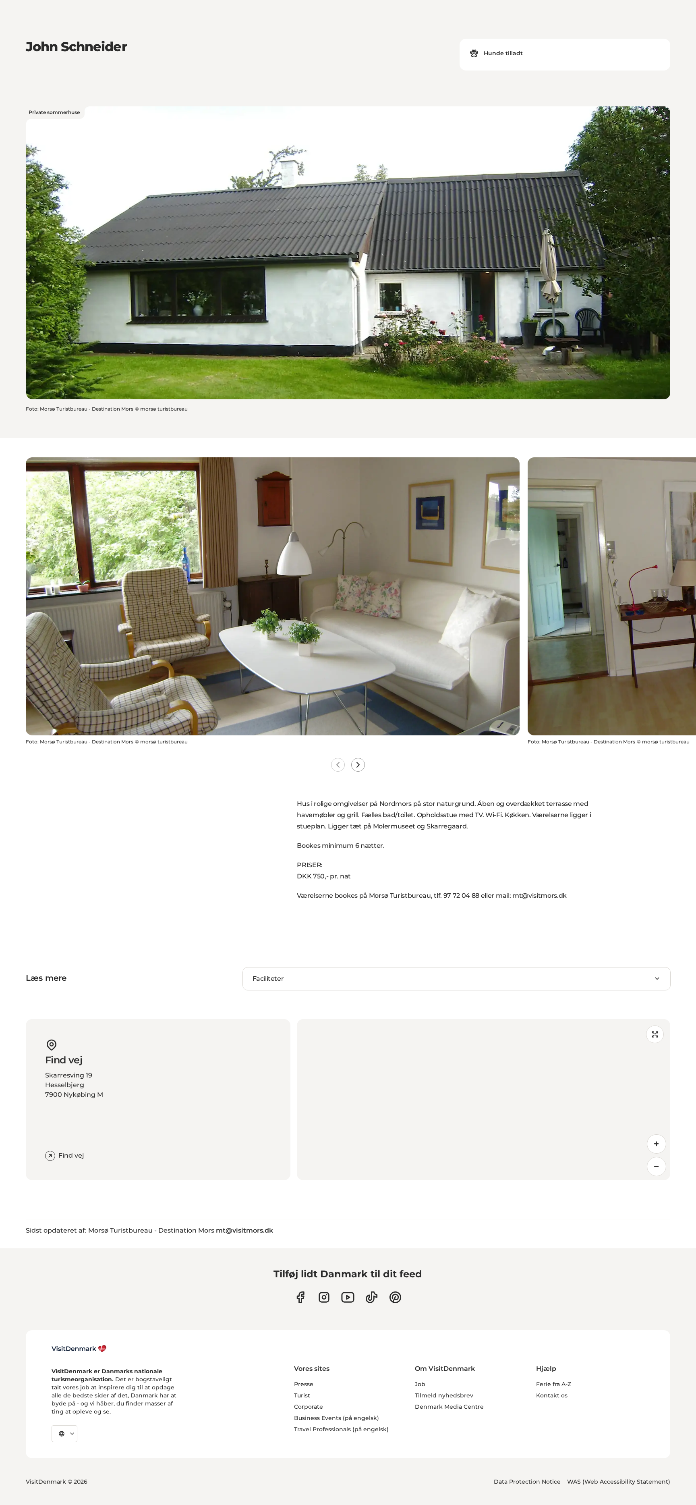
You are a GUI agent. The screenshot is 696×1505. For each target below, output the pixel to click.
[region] (483, 1099)
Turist (302, 1395)
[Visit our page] (324, 1297)
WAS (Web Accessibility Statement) (618, 1481)
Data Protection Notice (527, 1481)
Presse (303, 1384)
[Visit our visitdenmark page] (348, 1297)
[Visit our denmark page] (300, 1297)
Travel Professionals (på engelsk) (341, 1429)
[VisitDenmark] (79, 1349)
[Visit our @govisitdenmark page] (372, 1297)
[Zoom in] (656, 1144)
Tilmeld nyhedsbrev (444, 1395)
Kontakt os (552, 1395)
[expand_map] (655, 1034)
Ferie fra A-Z (553, 1384)
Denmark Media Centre (449, 1406)
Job (420, 1384)
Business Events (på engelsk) (336, 1418)
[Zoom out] (656, 1166)
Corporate (308, 1406)
